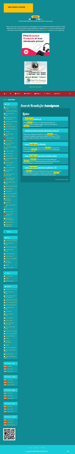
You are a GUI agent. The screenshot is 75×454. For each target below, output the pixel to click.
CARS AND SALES (10, 253)
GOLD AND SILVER (10, 167)
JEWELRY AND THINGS (11, 186)
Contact (36, 448)
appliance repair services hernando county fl (42, 131)
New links (9, 366)
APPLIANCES (9, 124)
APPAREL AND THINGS (11, 121)
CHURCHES (9, 140)
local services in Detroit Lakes (41, 156)
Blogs (38, 93)
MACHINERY (9, 191)
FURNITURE (9, 165)
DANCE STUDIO (10, 151)
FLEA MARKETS (10, 162)
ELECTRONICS (9, 153)
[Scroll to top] (68, 451)
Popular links (10, 371)
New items (10, 406)
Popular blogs (10, 398)
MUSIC (7, 338)
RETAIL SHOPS (9, 211)
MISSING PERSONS (10, 196)
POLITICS (8, 202)
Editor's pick (10, 369)
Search (43, 448)
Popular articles (11, 425)
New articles (10, 420)
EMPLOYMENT (9, 156)
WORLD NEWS (9, 281)
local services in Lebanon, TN (40, 167)
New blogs (9, 393)
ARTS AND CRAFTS (11, 126)
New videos (10, 379)
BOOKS (7, 131)
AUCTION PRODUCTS (11, 129)
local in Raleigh (35, 144)
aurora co (33, 119)
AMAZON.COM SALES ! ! (35, 87)
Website (47, 28)
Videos (48, 93)
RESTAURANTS (10, 209)
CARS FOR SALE (10, 138)
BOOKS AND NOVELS (11, 247)
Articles (28, 93)
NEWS (7, 265)
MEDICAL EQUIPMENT (11, 193)
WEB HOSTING (9, 222)
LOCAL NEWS (9, 276)
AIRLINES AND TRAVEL (11, 111)
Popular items (10, 411)
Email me (45, 30)
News (58, 93)
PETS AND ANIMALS (11, 347)
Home (5, 99)
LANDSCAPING (9, 188)
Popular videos (10, 384)
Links (18, 93)
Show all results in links (61, 179)
